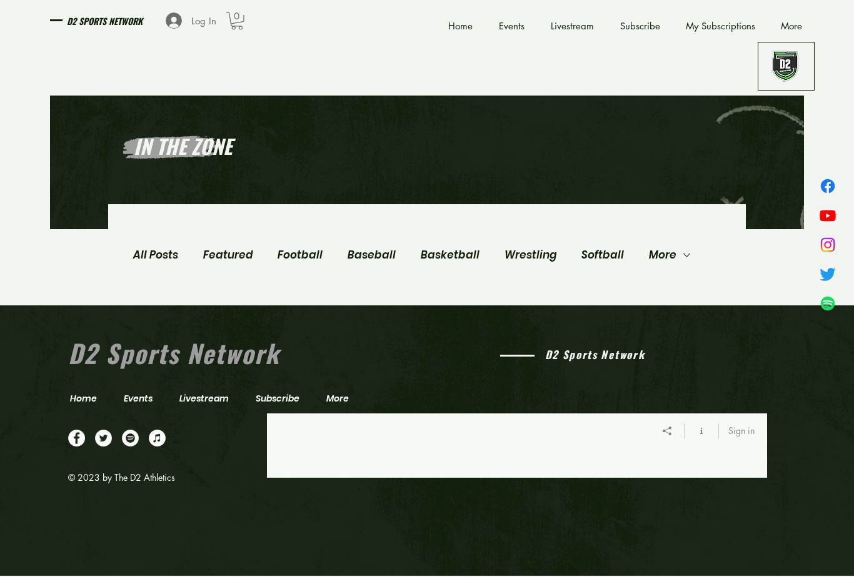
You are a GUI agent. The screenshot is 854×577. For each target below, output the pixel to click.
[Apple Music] (157, 438)
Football (300, 255)
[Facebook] (827, 186)
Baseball (372, 255)
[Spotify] (827, 303)
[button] (237, 21)
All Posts (155, 255)
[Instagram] (827, 244)
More (662, 255)
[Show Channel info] (702, 430)
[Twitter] (827, 274)
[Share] (667, 430)
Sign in (741, 430)
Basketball (450, 255)
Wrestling (530, 255)
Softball (602, 255)
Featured (228, 255)
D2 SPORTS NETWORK (105, 20)
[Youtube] (827, 215)
